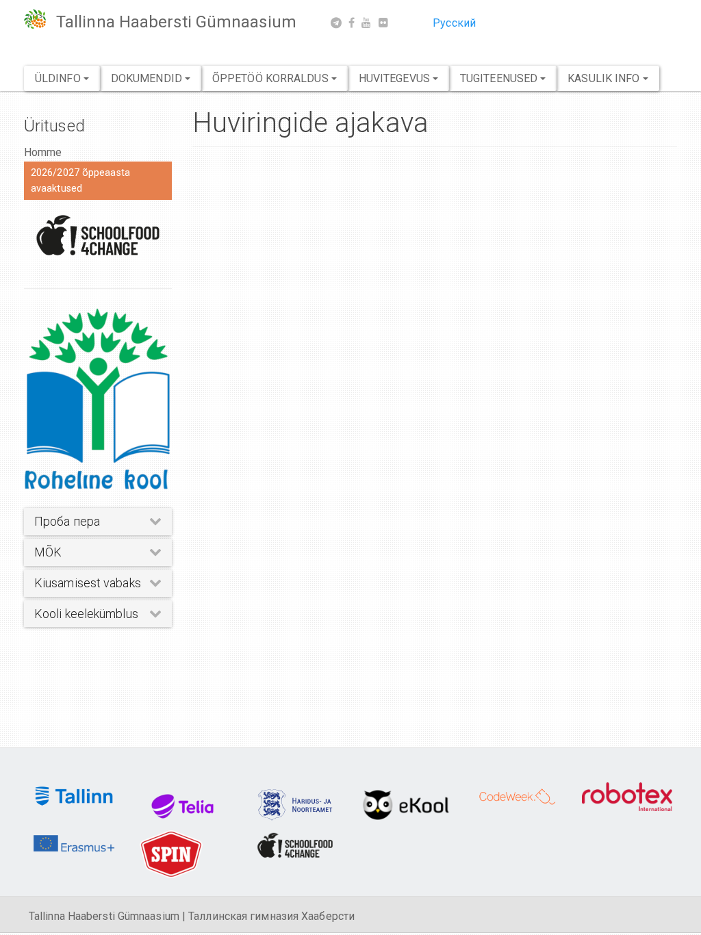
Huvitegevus (396, 78)
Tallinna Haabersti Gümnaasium (176, 21)
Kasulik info (605, 78)
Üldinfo (59, 78)
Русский (454, 22)
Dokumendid (148, 78)
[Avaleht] (40, 19)
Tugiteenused (500, 78)
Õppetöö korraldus (271, 78)
